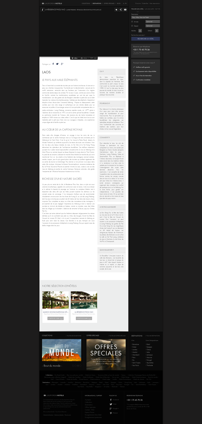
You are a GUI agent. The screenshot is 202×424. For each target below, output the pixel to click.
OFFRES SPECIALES (109, 3)
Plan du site (68, 415)
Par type (157, 9)
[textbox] (145, 17)
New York (106, 384)
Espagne (149, 347)
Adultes (133, 31)
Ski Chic (148, 379)
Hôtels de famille (72, 379)
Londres (134, 349)
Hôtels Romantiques (125, 379)
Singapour (98, 387)
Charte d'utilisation (48, 415)
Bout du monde (153, 377)
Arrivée (136, 22)
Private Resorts (83, 379)
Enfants (150, 31)
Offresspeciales (106, 350)
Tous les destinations (153, 336)
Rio (133, 360)
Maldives (75, 384)
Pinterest (115, 413)
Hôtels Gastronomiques (139, 377)
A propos (88, 400)
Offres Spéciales (90, 407)
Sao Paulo (135, 365)
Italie (148, 352)
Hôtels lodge (106, 379)
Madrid (134, 352)
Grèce (149, 349)
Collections (88, 402)
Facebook (115, 400)
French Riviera (60, 379)
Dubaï (134, 347)
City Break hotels (59, 375)
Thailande (150, 365)
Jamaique (150, 355)
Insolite (114, 379)
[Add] (116, 11)
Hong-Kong (128, 382)
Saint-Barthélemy (141, 384)
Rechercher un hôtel (146, 39)
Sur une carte (149, 9)
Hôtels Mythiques (88, 377)
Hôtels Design (125, 377)
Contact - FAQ (89, 410)
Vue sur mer (115, 377)
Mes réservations (155, 3)
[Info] (42, 11)
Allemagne (55, 382)
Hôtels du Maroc (90, 375)
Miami (98, 384)
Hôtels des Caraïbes (74, 377)
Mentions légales (59, 415)
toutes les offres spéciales (117, 336)
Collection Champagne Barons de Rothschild (141, 375)
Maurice (149, 357)
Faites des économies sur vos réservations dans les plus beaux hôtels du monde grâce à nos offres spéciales (106, 361)
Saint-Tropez (136, 363)
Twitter (114, 404)
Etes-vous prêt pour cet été (75, 375)
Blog (118, 3)
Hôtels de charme (138, 379)
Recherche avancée (137, 35)
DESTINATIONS (97, 3)
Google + (115, 408)
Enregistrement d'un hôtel (93, 415)
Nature (123, 375)
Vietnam (122, 387)
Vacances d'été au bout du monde (108, 375)
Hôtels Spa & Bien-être (103, 377)
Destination (134, 14)
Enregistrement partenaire (93, 417)
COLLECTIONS (86, 3)
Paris (133, 357)
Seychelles (150, 363)
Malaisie (67, 384)
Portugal (149, 360)
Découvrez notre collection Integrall (55, 377)
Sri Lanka (106, 387)
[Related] (125, 11)
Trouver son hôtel (137, 9)
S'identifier (145, 3)
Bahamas (78, 382)
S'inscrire (138, 3)
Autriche (70, 382)
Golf (52, 379)
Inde (135, 382)
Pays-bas (119, 384)
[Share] (121, 11)
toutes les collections (74, 336)
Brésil (148, 344)
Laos (46, 72)
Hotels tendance (95, 379)
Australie (63, 382)
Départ (136, 26)
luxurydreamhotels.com (49, 399)
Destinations (89, 405)
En (123, 3)
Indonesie (142, 382)
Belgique (94, 382)
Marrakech (135, 355)
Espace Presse (89, 412)
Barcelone (135, 344)
